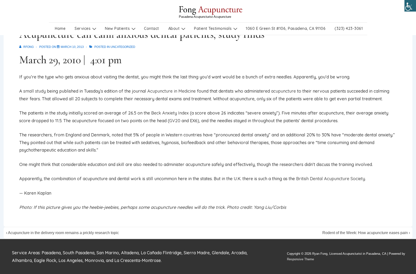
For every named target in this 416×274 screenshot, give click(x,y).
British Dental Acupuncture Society (330, 178)
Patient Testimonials (213, 28)
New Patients (117, 28)
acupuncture (283, 91)
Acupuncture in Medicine (171, 91)
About (174, 28)
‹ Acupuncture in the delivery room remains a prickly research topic (62, 233)
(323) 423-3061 (349, 28)
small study (34, 91)
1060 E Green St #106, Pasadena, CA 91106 (285, 28)
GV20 (174, 120)
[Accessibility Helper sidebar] (410, 6)
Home (60, 28)
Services (83, 28)
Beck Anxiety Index (170, 113)
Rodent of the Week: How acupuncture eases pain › (366, 233)
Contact (151, 28)
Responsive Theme (300, 259)
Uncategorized (122, 47)
